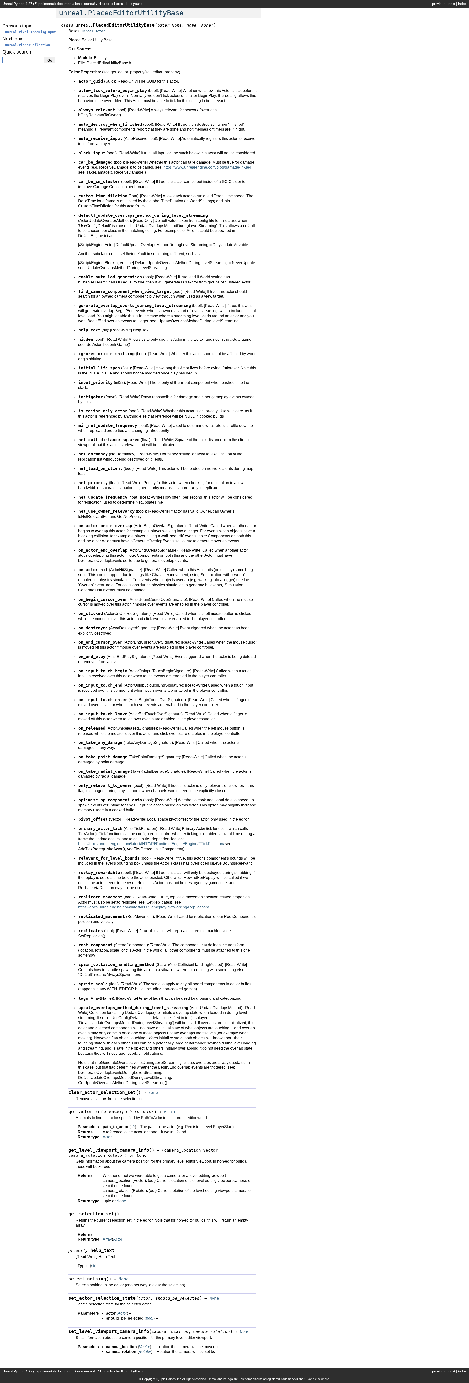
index (462, 4)
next (451, 4)
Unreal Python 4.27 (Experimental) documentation (41, 4)
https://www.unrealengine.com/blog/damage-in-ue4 (207, 167)
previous (438, 4)
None (121, 1201)
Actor (107, 1137)
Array (107, 1239)
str (93, 1266)
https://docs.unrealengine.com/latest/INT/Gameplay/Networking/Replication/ (143, 907)
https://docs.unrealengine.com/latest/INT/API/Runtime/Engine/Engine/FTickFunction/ (151, 844)
